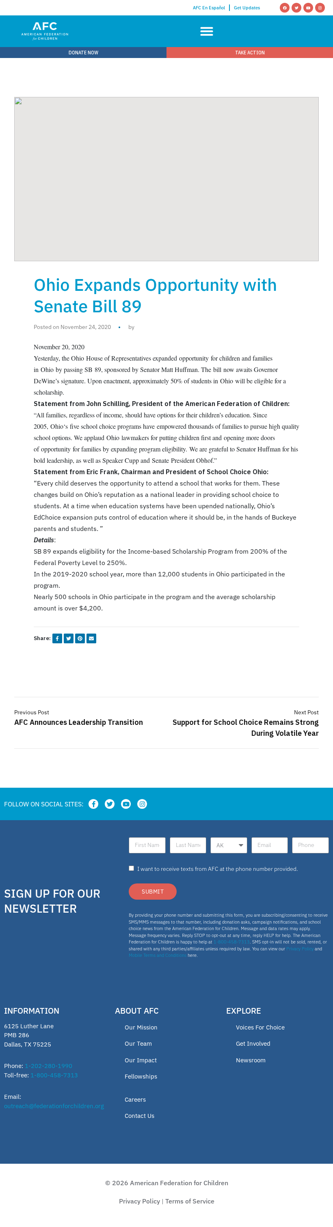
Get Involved (253, 1043)
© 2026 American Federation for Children (166, 1183)
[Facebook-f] (93, 804)
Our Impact (141, 1060)
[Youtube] (308, 8)
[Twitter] (296, 8)
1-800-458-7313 (232, 942)
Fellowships (141, 1076)
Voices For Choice (260, 1027)
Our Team (138, 1043)
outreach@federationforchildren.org (54, 1106)
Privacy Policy (300, 949)
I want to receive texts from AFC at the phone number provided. (217, 868)
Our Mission (141, 1027)
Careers (135, 1099)
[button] (206, 31)
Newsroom (251, 1060)
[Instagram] (320, 8)
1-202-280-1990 (48, 1066)
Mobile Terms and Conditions (157, 955)
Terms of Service (189, 1201)
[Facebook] (285, 8)
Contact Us (139, 1116)
